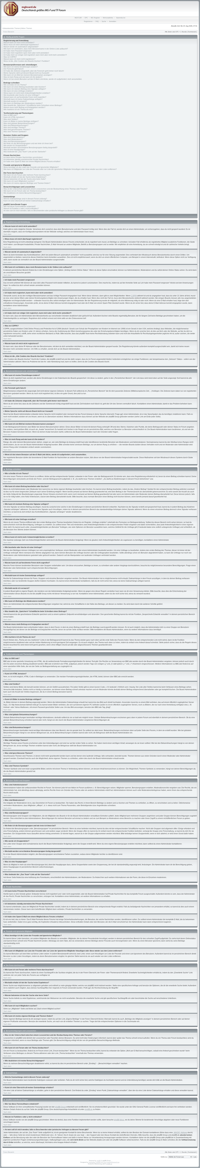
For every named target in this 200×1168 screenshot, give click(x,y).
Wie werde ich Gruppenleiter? (15, 145)
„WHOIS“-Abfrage (180, 1133)
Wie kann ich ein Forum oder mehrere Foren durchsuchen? (27, 175)
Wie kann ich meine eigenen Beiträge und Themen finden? (27, 183)
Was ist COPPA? (10, 57)
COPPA (134, 296)
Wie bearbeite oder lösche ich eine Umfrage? (22, 95)
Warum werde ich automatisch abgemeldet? (21, 47)
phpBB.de (89, 1109)
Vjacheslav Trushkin (94, 1162)
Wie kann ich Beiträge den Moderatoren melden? (23, 103)
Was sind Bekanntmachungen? (16, 125)
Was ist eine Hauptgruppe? (14, 150)
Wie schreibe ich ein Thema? (15, 85)
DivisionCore (115, 1162)
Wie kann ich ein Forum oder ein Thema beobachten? (25, 191)
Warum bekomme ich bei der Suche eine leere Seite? (25, 179)
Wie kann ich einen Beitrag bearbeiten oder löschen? (25, 87)
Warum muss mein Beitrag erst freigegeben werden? (24, 107)
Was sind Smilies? (11, 119)
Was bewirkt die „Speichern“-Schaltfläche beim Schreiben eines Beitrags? (33, 105)
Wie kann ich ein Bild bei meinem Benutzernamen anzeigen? (28, 75)
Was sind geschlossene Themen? (17, 130)
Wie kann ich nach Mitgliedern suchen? (19, 181)
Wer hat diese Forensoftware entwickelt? (20, 206)
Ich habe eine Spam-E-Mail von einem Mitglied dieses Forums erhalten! (32, 161)
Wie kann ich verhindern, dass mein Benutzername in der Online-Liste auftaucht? (36, 49)
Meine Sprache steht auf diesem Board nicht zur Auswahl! (26, 73)
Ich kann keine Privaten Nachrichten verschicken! (23, 157)
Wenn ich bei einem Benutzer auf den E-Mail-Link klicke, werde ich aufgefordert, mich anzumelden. (43, 79)
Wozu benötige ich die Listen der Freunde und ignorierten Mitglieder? (31, 167)
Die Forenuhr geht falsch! (14, 69)
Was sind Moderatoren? (13, 139)
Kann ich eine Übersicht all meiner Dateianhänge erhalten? (27, 201)
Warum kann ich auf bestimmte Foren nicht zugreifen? (25, 97)
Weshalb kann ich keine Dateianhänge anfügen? (23, 99)
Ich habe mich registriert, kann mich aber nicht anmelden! (26, 53)
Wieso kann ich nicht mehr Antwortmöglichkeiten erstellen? (27, 93)
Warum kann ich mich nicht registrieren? (19, 59)
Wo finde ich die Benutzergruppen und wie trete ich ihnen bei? (28, 143)
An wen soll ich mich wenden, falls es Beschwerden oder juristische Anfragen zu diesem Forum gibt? (43, 211)
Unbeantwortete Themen (11, 28)
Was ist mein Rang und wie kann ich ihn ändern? (23, 77)
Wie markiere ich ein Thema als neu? (18, 109)
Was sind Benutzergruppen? (15, 141)
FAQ (97, 21)
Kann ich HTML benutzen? (14, 117)
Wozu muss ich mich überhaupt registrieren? (21, 45)
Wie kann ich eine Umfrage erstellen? (18, 91)
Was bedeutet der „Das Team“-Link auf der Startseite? (25, 152)
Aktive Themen (26, 28)
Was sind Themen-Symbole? (15, 132)
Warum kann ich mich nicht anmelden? (19, 43)
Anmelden (112, 21)
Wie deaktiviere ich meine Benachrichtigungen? (23, 193)
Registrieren (88, 21)
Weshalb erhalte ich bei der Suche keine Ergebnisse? (25, 177)
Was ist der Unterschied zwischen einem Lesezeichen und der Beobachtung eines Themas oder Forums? (45, 189)
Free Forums (107, 1162)
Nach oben (7, 234)
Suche (104, 21)
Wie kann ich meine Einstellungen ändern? (21, 67)
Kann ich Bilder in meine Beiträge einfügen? (21, 121)
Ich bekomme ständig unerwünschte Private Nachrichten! (26, 159)
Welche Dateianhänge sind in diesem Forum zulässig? (25, 199)
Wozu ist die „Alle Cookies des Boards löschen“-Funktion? (27, 61)
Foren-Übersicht (8, 32)
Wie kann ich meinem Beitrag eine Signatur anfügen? (25, 89)
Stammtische (120, 18)
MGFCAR (78, 18)
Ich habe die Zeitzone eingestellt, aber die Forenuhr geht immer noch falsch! (34, 71)
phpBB (99, 1160)
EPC (86, 18)
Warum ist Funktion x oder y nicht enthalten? (21, 209)
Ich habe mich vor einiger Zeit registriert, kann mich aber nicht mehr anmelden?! (35, 55)
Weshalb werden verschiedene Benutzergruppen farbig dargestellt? (30, 148)
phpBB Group (60, 1107)
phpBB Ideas (119, 1120)
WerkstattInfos (108, 18)
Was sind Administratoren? (14, 137)
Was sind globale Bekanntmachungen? (19, 123)
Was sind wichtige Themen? (15, 127)
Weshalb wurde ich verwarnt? (15, 101)
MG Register (95, 18)
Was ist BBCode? (10, 115)
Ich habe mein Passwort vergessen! (18, 51)
